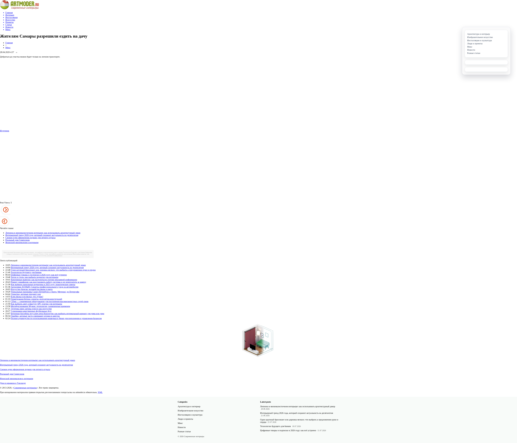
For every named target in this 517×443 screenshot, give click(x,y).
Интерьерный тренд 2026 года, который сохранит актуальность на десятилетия (41, 235)
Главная (9, 43)
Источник (4, 131)
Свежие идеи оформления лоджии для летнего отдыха (30, 238)
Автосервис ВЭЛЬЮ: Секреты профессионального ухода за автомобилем (44, 287)
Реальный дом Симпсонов (17, 240)
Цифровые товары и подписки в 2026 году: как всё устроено (39, 275)
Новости (182, 427)
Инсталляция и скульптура (190, 415)
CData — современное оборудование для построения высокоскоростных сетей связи (49, 301)
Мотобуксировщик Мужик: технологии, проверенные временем (40, 306)
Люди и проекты (185, 419)
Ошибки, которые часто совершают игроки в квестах (35, 316)
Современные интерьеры (25, 388)
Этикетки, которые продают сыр (26, 294)
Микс (8, 47)
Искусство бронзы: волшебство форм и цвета (32, 289)
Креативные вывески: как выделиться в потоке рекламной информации (61, 254)
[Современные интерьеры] (19, 8)
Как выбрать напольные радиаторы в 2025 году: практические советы (43, 284)
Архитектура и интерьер (189, 406)
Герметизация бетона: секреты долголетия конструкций (36, 299)
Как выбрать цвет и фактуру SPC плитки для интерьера (36, 304)
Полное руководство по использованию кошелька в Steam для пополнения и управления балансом (56, 318)
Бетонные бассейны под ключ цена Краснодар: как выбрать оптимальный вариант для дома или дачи (57, 313)
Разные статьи (184, 431)
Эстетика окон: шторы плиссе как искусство (31, 309)
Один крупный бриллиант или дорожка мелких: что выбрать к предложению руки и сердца (33, 252)
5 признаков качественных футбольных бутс (31, 311)
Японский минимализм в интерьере (22, 242)
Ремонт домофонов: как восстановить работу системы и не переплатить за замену (48, 282)
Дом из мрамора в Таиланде (13, 383)
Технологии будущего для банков (74, 252)
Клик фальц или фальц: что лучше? (27, 296)
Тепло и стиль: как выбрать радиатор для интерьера (56, 254)
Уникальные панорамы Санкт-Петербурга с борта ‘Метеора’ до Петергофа (45, 292)
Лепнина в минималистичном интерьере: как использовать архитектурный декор (42, 233)
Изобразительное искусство (190, 410)
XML (100, 392)
